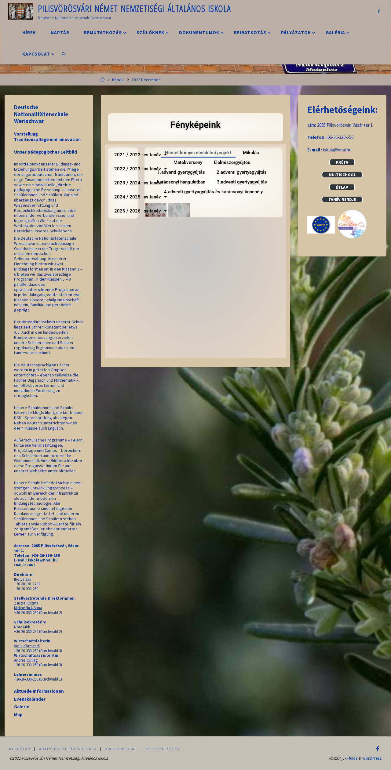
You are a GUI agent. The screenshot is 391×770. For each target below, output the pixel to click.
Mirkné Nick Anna (28, 607)
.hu (349, 150)
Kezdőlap (19, 748)
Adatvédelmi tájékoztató (68, 748)
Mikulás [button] (251, 152)
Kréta (342, 162)
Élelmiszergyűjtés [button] (232, 162)
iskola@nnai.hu (43, 560)
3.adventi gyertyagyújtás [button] (242, 182)
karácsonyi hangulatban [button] (181, 182)
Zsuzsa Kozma (26, 603)
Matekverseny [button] (188, 162)
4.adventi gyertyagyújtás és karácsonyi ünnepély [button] (213, 191)
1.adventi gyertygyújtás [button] (181, 172)
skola (329, 150)
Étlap (342, 187)
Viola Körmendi (27, 645)
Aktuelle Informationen (39, 691)
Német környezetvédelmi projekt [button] (198, 152)
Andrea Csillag (26, 660)
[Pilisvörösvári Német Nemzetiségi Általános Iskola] (20, 11)
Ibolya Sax (22, 579)
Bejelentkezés (162, 748)
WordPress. (372, 758)
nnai (342, 150)
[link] (63, 53)
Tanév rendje (342, 199)
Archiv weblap (121, 748)
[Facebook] (379, 11)
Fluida (352, 758)
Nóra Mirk (22, 627)
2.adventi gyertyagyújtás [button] (242, 172)
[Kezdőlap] (102, 79)
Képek (117, 79)
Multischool (342, 174)
